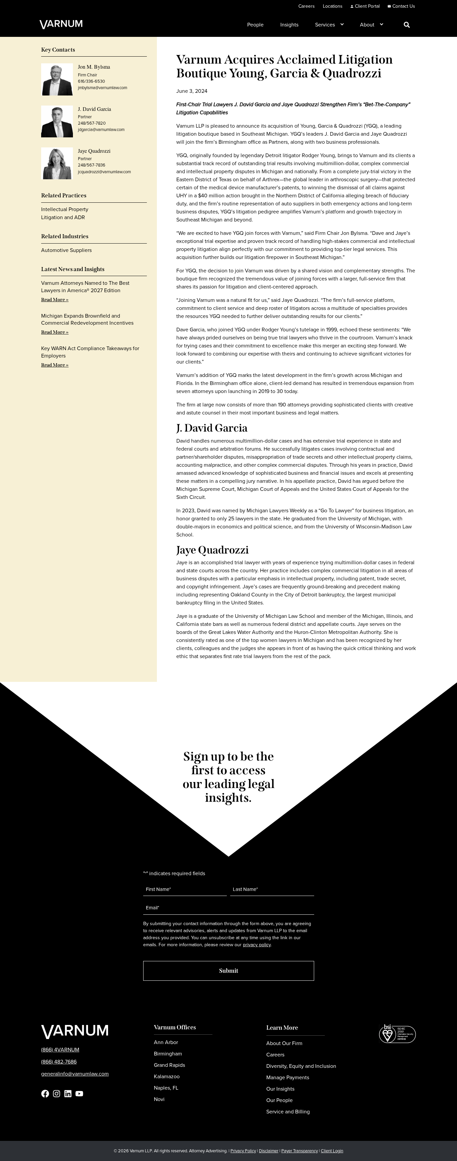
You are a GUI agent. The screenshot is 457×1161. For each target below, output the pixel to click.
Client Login (332, 1151)
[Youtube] (79, 1094)
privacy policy (257, 944)
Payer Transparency (299, 1151)
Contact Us (403, 6)
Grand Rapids (169, 1065)
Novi (159, 1099)
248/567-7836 (91, 165)
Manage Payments (287, 1077)
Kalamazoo (167, 1076)
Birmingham (168, 1053)
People (255, 24)
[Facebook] (45, 1094)
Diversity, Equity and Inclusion (301, 1066)
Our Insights (280, 1089)
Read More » (55, 300)
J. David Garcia (94, 108)
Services (325, 24)
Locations (333, 6)
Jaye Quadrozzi (94, 150)
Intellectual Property (64, 209)
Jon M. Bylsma (94, 66)
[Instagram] (57, 1094)
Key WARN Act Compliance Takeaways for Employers (90, 351)
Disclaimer (268, 1151)
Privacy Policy (243, 1151)
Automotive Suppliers (66, 250)
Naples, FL (166, 1088)
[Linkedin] (68, 1094)
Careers (306, 6)
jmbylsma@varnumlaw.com (102, 87)
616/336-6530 (91, 81)
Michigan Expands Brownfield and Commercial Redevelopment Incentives (87, 319)
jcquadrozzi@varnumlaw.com (104, 172)
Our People (279, 1100)
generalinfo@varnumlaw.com (75, 1074)
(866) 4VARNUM (60, 1049)
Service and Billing (288, 1111)
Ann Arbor (166, 1042)
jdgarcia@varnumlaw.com (101, 129)
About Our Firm (284, 1043)
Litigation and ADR (63, 217)
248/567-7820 (92, 123)
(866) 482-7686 (59, 1062)
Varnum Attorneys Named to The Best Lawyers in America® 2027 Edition (85, 286)
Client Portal (367, 6)
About (367, 24)
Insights (289, 24)
